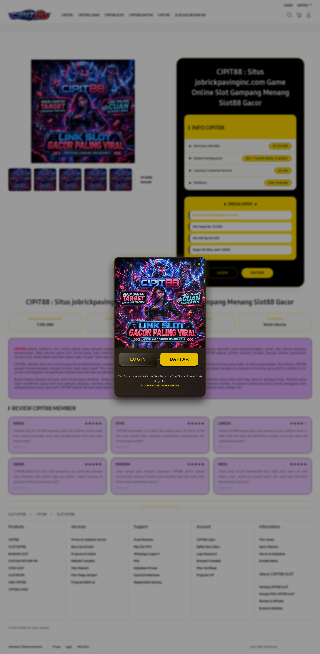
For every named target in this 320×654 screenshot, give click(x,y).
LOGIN (138, 359)
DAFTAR (179, 359)
